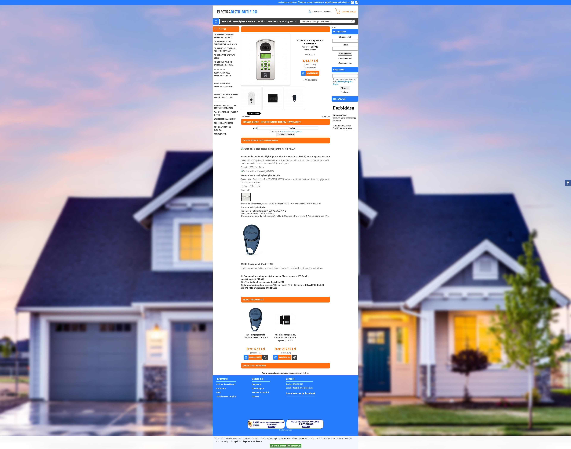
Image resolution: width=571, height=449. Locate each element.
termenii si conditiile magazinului (291, 131)
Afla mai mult (294, 445)
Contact (293, 21)
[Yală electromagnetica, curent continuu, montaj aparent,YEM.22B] (285, 320)
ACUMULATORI (220, 133)
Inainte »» (326, 116)
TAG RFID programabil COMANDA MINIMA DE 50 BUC (256, 336)
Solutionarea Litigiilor (226, 396)
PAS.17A (264, 282)
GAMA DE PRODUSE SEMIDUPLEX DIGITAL (223, 74)
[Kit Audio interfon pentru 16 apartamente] (265, 84)
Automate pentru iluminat (222, 128)
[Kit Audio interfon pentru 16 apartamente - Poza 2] (251, 108)
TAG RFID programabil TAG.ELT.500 (261, 287)
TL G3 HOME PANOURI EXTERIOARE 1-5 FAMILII (224, 63)
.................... (220, 68)
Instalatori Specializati (256, 21)
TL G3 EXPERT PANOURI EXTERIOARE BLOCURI (224, 36)
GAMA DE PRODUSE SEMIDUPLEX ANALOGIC (223, 85)
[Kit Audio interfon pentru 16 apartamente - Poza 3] (273, 108)
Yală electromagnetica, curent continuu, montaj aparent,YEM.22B (285, 337)
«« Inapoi (246, 116)
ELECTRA (313, 49)
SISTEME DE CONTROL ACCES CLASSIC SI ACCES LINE (226, 96)
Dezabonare (345, 92)
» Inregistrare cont (345, 58)
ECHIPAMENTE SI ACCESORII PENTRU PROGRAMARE (225, 107)
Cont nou (327, 11)
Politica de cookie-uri (225, 384)
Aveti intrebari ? (311, 80)
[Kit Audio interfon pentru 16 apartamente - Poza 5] (294, 108)
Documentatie (274, 21)
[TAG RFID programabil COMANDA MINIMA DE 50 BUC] (255, 320)
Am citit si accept (278, 445)
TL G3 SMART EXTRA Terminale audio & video (225, 43)
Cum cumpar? (258, 388)
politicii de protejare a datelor (248, 441)
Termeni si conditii (260, 392)
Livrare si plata (238, 21)
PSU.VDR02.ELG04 (284, 285)
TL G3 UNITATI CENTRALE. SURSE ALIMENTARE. (225, 49)
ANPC (218, 392)
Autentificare (316, 11)
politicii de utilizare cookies (291, 438)
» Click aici (305, 373)
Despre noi (226, 21)
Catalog (285, 21)
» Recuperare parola (345, 63)
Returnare (221, 388)
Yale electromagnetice (225, 119)
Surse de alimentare (223, 123)
